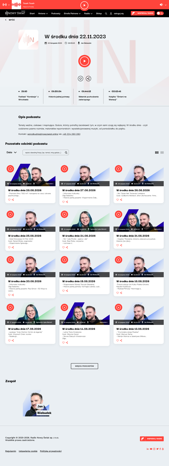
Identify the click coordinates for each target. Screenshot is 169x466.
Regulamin (10, 451)
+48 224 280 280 (71, 134)
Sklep (99, 13)
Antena (41, 13)
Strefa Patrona (71, 13)
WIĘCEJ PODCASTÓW (84, 365)
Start (32, 13)
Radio (87, 13)
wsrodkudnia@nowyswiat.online (42, 134)
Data (9, 152)
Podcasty (55, 13)
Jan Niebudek (86, 43)
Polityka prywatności (51, 451)
